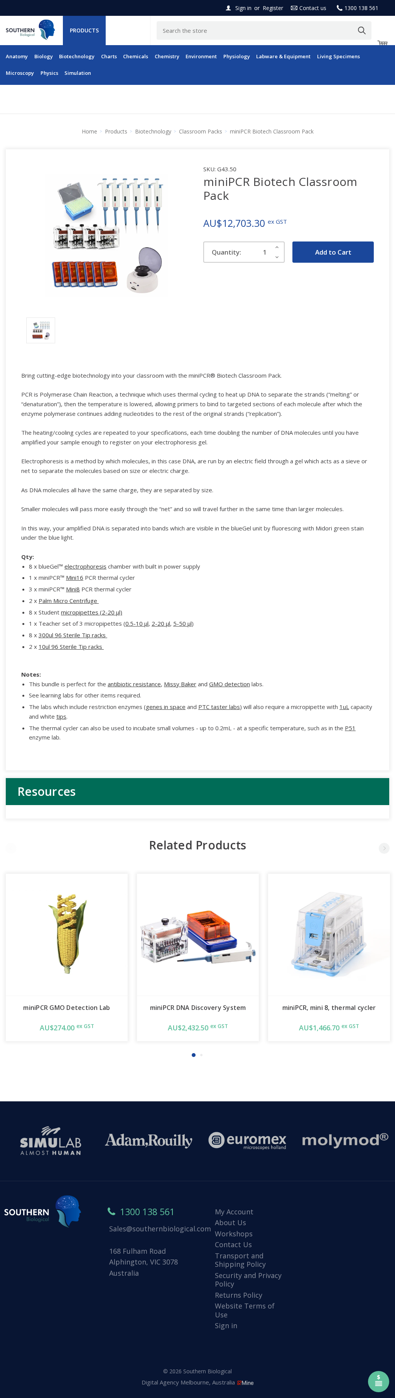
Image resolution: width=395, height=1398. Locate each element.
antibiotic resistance (134, 684)
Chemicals (135, 56)
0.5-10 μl (137, 623)
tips (61, 716)
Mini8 (73, 589)
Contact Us (233, 1244)
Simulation (77, 72)
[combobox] (264, 30)
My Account (234, 1211)
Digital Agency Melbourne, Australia (189, 1382)
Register (273, 8)
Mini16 (74, 577)
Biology (43, 56)
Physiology (236, 56)
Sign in (243, 8)
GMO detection (229, 684)
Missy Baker (180, 684)
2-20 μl (161, 623)
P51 (350, 728)
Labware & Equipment (283, 56)
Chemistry (167, 56)
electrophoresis (85, 566)
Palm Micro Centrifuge (69, 600)
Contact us (312, 8)
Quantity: (226, 252)
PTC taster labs (219, 707)
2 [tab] (201, 1055)
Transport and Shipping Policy (240, 1260)
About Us (230, 1222)
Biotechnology (77, 56)
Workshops (234, 1233)
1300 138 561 (361, 8)
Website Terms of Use (245, 1310)
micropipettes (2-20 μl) (91, 612)
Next (384, 848)
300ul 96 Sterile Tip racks (73, 635)
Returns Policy (238, 1295)
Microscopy (20, 72)
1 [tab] (194, 1055)
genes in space (166, 707)
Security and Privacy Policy (248, 1280)
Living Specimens (338, 56)
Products (84, 30)
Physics (49, 72)
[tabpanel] (67, 957)
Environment (201, 56)
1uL (344, 707)
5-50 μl (182, 623)
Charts (109, 56)
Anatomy (17, 56)
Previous (11, 848)
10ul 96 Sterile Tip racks (71, 646)
